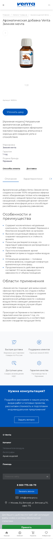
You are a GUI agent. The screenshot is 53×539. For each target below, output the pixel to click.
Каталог (7, 442)
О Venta (7, 435)
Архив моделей (10, 456)
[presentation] (51, 179)
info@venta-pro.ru (28, 497)
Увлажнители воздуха (13, 448)
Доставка (31, 169)
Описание (11, 179)
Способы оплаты (11, 169)
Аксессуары (8, 452)
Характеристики (33, 179)
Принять (26, 527)
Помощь (7, 464)
